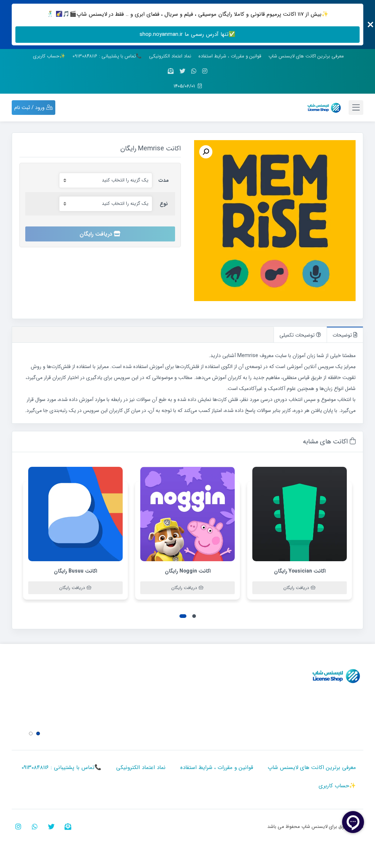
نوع (164, 204)
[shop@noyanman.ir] (171, 71)
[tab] (345, 334)
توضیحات (343, 335)
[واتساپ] (193, 71)
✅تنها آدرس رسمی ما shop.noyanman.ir (187, 34)
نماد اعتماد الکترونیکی (170, 56)
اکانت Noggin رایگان (188, 571)
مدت (164, 180)
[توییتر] (182, 71)
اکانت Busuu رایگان (75, 571)
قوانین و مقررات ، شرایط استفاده (229, 56)
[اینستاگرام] (204, 71)
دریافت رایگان (95, 234)
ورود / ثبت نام (30, 108)
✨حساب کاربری (49, 56)
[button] (194, 616)
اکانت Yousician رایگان (300, 571)
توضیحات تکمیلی (297, 335)
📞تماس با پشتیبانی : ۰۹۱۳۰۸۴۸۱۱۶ (107, 56)
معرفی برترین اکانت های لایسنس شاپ (306, 56)
